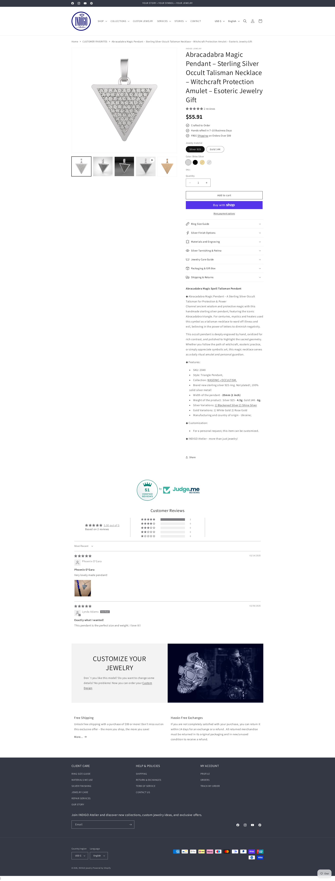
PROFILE (205, 773)
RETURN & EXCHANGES (148, 779)
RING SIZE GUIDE (81, 773)
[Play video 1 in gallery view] (146, 166)
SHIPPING (141, 773)
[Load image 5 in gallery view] (167, 166)
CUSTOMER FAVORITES (95, 41)
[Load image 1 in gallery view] (81, 166)
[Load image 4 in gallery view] (124, 166)
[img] (83, 556)
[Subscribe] (130, 824)
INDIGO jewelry (85, 868)
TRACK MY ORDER (210, 786)
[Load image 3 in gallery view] (103, 166)
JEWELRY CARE (80, 792)
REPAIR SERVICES (81, 798)
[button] (102, 21)
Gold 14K (215, 149)
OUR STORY (78, 804)
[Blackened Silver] (195, 162)
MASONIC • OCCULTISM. (222, 380)
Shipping (203, 135)
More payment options (224, 213)
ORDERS (205, 779)
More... (78, 737)
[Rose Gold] (202, 162)
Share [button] (192, 457)
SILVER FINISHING (81, 786)
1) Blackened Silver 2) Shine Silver (236, 405)
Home (75, 41)
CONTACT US (143, 792)
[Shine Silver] (188, 162)
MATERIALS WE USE (82, 779)
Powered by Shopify (102, 868)
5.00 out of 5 (112, 525)
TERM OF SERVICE (145, 786)
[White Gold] (209, 162)
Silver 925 (195, 149)
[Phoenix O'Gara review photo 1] (82, 588)
